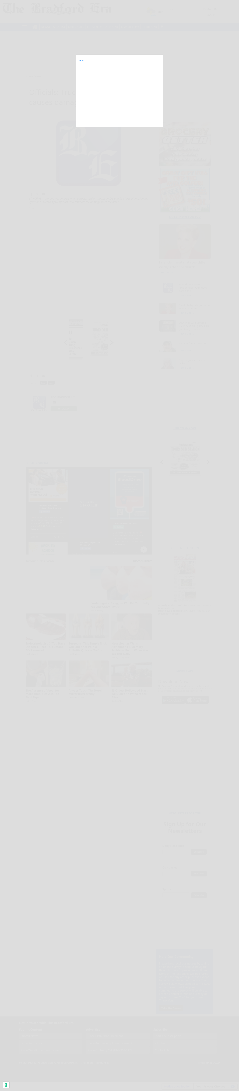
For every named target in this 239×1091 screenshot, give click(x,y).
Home (81, 60)
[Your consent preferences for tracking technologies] (6, 1085)
